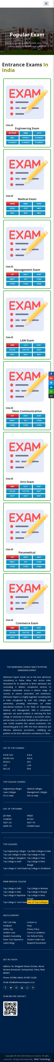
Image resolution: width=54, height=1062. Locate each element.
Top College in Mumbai (37, 888)
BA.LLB (6, 768)
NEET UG (7, 822)
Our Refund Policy (35, 936)
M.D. (29, 761)
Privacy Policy (33, 929)
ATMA (39, 279)
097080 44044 (16, 977)
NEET (12, 138)
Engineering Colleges (12, 788)
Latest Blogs (9, 943)
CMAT (25, 274)
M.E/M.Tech (8, 758)
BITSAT (30, 819)
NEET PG (31, 822)
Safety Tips (8, 929)
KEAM (39, 204)
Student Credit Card (35, 939)
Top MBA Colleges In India (39, 851)
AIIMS (12, 204)
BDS (29, 768)
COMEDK (7, 819)
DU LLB (12, 350)
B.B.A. (29, 755)
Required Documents (36, 943)
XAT (25, 279)
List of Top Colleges (38, 902)
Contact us (32, 922)
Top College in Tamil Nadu (15, 868)
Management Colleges (37, 792)
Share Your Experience (13, 939)
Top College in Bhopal (37, 892)
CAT (12, 274)
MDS (39, 208)
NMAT (12, 279)
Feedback (7, 925)
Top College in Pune (36, 858)
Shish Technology (42, 1059)
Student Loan (9, 932)
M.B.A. (30, 758)
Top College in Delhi (12, 861)
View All (9, 125)
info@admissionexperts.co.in (22, 982)
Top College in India (12, 892)
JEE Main (12, 133)
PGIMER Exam (33, 826)
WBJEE (25, 133)
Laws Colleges (9, 792)
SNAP (39, 274)
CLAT (26, 345)
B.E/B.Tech (8, 755)
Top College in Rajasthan (14, 895)
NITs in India (32, 795)
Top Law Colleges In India (14, 854)
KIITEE (12, 208)
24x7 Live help (9, 922)
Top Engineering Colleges (14, 851)
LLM (29, 765)
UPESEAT (25, 138)
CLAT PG (25, 350)
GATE (39, 133)
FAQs (29, 925)
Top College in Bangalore (14, 858)
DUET (39, 345)
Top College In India (36, 854)
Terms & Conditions (36, 932)
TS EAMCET (39, 138)
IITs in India (8, 795)
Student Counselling (12, 936)
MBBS (26, 204)
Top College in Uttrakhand (38, 868)
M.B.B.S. (7, 761)
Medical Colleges (34, 788)
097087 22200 (30, 977)
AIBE (12, 345)
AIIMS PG (7, 826)
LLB (5, 765)
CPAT (26, 208)
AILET (39, 350)
